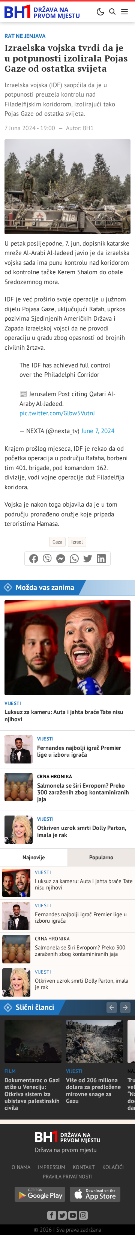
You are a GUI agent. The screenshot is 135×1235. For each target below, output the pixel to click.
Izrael (77, 542)
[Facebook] (51, 1215)
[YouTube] (72, 1215)
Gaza (57, 542)
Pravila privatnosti (68, 1176)
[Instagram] (83, 1215)
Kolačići (113, 1167)
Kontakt (84, 1167)
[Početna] (42, 12)
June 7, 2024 (97, 431)
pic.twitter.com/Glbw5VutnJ (57, 413)
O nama (21, 1167)
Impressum (51, 1167)
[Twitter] (62, 1215)
